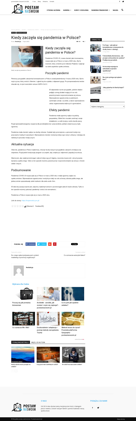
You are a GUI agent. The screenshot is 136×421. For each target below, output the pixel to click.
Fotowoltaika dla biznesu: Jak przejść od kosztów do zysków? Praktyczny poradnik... (114, 58)
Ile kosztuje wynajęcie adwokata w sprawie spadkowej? (110, 69)
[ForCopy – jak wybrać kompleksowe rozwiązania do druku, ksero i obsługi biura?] (95, 47)
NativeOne (48, 339)
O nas (34, 1)
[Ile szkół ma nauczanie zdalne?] (73, 355)
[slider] (17, 206)
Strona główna (53, 10)
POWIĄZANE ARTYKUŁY (21, 342)
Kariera (66, 10)
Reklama (45, 1)
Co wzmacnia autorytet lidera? (74, 255)
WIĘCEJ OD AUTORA (38, 342)
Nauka (115, 10)
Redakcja (18, 41)
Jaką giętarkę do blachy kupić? (113, 87)
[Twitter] (123, 1)
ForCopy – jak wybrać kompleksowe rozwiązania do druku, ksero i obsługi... (113, 47)
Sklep (39, 1)
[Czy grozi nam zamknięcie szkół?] (48, 355)
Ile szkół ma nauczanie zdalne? (72, 364)
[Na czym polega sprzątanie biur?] (95, 80)
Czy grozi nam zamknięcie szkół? (47, 364)
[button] (122, 10)
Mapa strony (121, 419)
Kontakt (52, 1)
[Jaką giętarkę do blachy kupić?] (95, 90)
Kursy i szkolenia (81, 10)
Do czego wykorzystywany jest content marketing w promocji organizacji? (25, 256)
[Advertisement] (68, 21)
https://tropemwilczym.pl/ (30, 200)
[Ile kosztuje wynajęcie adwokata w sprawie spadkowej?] (95, 69)
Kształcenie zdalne (21, 32)
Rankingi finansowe (99, 10)
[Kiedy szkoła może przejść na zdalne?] (22, 355)
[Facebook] (119, 1)
